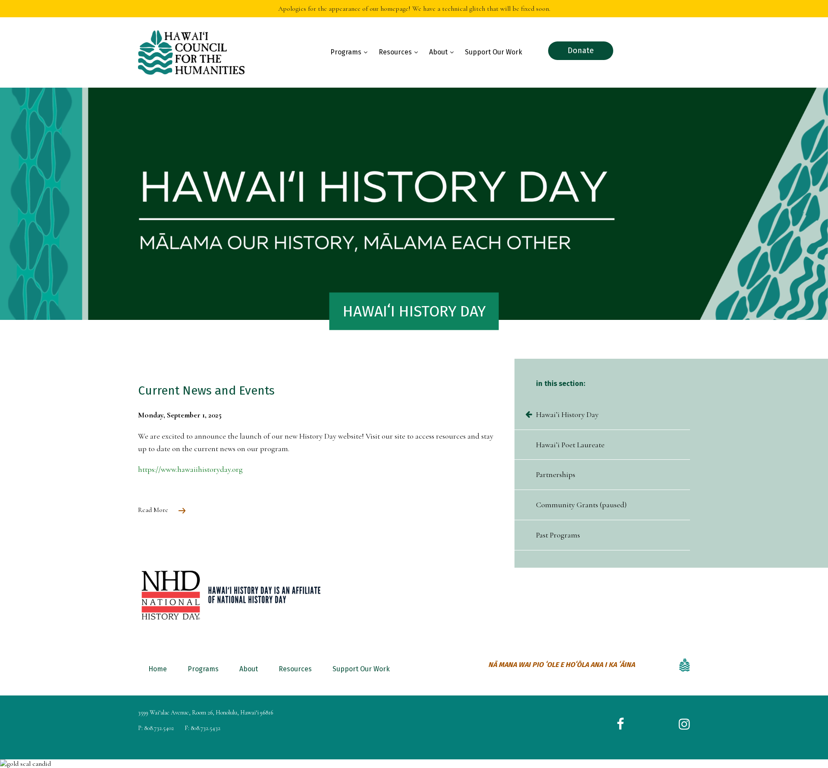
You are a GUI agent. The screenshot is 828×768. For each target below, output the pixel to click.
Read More (154, 510)
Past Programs (558, 535)
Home (157, 669)
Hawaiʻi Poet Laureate (570, 444)
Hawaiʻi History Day (567, 414)
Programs (345, 52)
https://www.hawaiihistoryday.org (190, 469)
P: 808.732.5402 (156, 728)
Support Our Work (493, 52)
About (438, 52)
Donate (581, 50)
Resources (395, 52)
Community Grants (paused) (581, 504)
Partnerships (555, 474)
